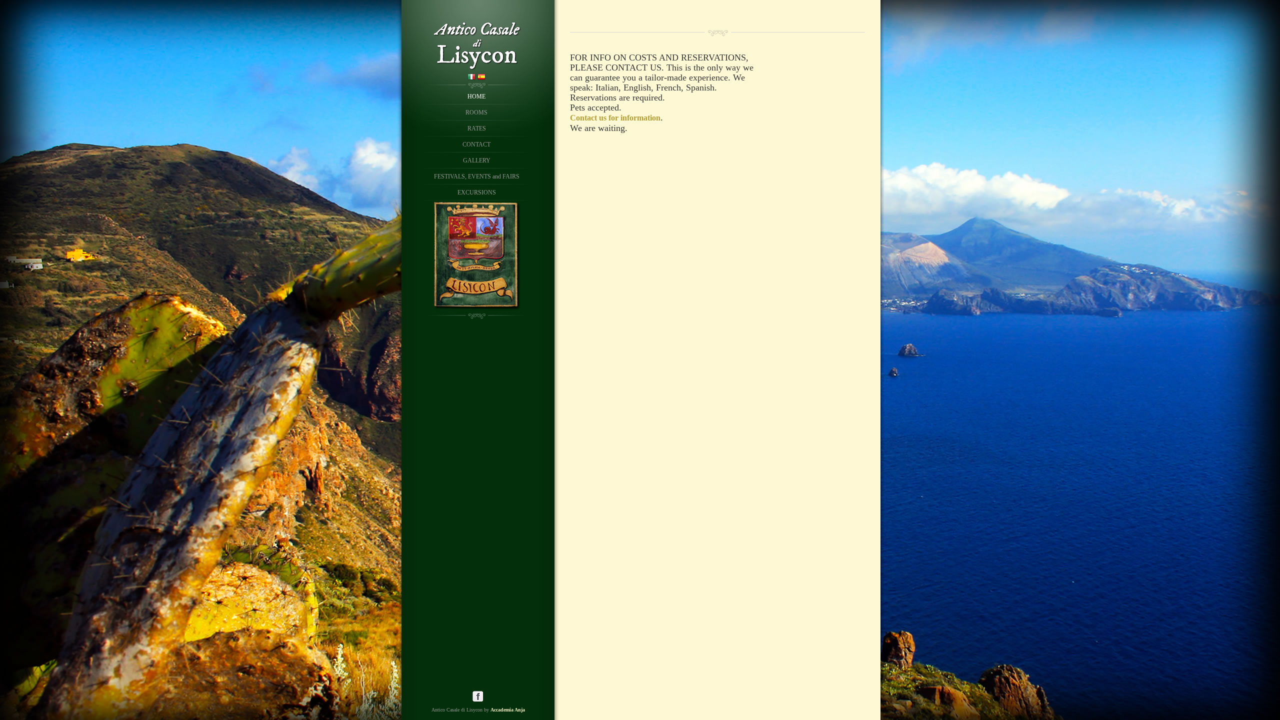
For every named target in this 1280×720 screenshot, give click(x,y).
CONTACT (476, 144)
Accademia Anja (507, 709)
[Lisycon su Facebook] (478, 700)
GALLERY (476, 160)
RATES (477, 128)
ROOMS (477, 112)
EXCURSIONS (477, 192)
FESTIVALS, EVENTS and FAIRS (477, 176)
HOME (477, 96)
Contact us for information (615, 118)
